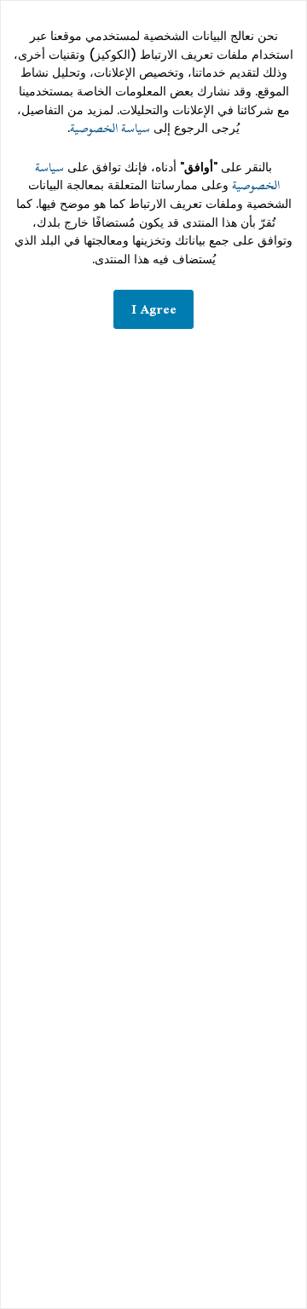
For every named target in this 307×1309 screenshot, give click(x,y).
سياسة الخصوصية (110, 128)
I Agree (154, 309)
